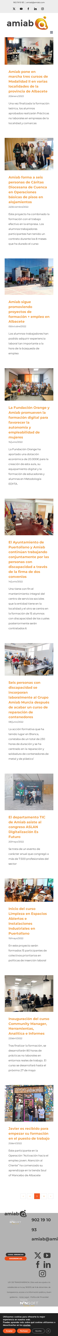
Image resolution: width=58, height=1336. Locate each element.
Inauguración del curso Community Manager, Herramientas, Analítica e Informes (24, 993)
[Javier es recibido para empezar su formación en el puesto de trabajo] (29, 1103)
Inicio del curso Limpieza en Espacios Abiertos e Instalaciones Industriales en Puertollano (24, 890)
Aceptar (9, 1331)
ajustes (26, 1325)
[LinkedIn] (47, 1264)
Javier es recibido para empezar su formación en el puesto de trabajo (24, 1103)
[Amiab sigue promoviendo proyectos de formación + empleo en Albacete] (29, 276)
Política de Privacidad (39, 1297)
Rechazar (24, 1331)
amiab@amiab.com (35, 2)
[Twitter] (37, 1255)
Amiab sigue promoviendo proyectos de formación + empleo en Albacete (24, 276)
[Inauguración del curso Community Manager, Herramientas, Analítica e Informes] (29, 993)
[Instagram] (42, 1273)
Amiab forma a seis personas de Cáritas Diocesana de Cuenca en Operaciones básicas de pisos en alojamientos (24, 154)
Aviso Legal (24, 1297)
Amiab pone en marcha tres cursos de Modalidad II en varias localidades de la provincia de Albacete (24, 50)
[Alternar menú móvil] (51, 32)
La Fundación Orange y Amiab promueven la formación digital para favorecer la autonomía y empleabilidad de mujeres (24, 384)
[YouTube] (47, 1255)
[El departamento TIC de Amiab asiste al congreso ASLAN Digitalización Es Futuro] (29, 792)
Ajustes (38, 1331)
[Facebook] (37, 1264)
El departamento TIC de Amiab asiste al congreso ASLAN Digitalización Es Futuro (24, 791)
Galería (33, 50)
